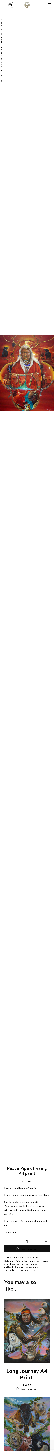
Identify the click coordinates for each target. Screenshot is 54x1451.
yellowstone (28, 1270)
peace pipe (32, 1267)
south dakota (12, 1270)
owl (23, 1267)
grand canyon (12, 1264)
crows (43, 1261)
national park (28, 1264)
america (34, 1261)
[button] (27, 1389)
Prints (19, 1261)
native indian (11, 1267)
